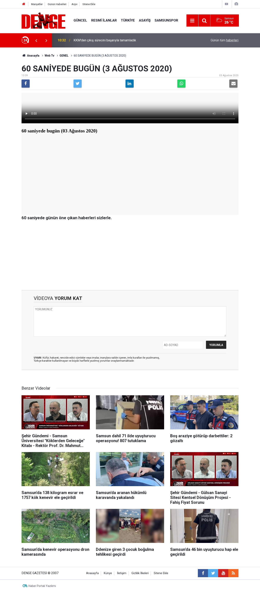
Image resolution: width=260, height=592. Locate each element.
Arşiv (74, 4)
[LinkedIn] (130, 84)
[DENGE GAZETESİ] (43, 20)
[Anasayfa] (24, 4)
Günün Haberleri (57, 4)
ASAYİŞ (145, 20)
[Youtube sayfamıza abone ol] (223, 573)
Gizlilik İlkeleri (140, 573)
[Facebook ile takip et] (203, 573)
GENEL (64, 55)
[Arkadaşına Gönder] (233, 84)
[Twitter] (78, 84)
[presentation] (36, 40)
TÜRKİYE (128, 20)
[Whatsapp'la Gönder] (181, 84)
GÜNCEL (80, 20)
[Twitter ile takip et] (213, 573)
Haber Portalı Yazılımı (42, 586)
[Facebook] (26, 84)
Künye (108, 573)
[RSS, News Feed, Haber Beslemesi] (233, 573)
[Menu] (192, 21)
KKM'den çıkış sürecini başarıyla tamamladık (105, 40)
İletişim (121, 573)
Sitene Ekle (88, 4)
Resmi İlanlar (104, 20)
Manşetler (37, 4)
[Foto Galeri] (236, 4)
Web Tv (49, 55)
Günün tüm (224, 40)
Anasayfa (32, 55)
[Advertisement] (130, 255)
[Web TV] (226, 4)
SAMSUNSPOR (166, 20)
